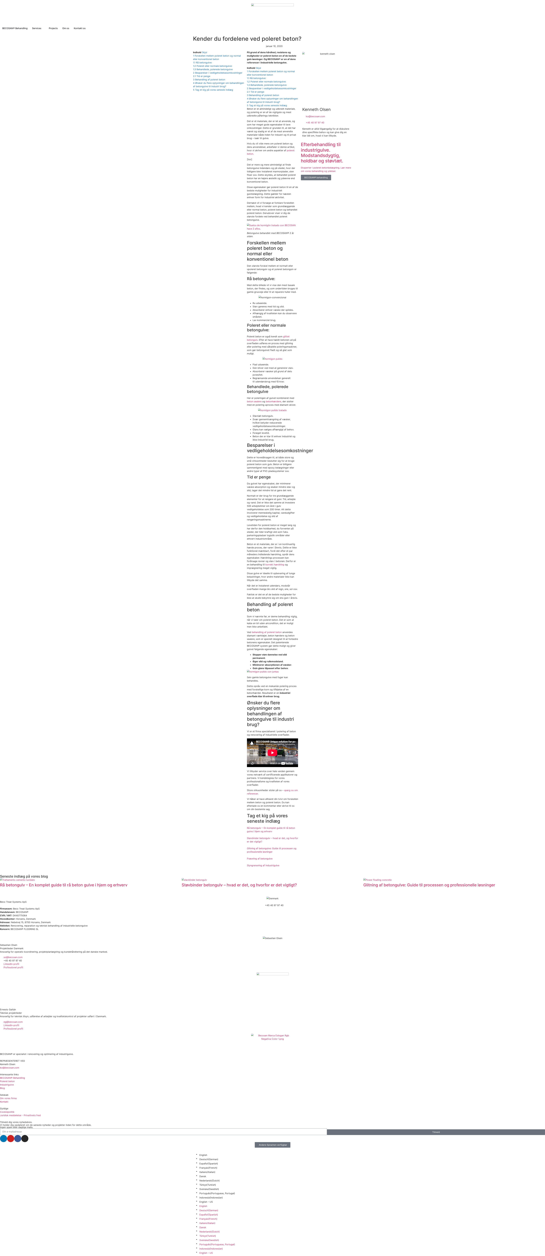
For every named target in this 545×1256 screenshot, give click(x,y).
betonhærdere (273, 401)
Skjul (204, 52)
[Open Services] (43, 28)
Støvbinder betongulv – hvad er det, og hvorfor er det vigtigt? (239, 885)
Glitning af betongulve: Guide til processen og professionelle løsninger (429, 885)
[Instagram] (24, 1138)
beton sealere (254, 401)
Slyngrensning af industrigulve (263, 865)
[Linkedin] (3, 1138)
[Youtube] (10, 1138)
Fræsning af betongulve (259, 858)
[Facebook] (17, 1138)
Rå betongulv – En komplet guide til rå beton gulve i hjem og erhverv (63, 885)
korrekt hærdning (274, 564)
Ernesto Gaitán (8, 1009)
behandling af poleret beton (267, 632)
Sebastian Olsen (8, 945)
